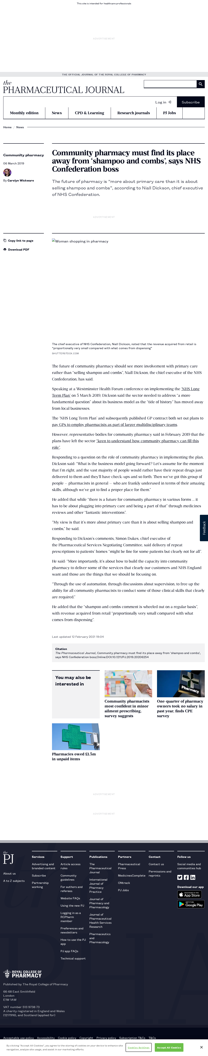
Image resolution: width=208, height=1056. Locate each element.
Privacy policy (106, 1038)
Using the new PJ (72, 905)
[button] (204, 528)
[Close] (201, 1047)
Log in (160, 101)
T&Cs (152, 1038)
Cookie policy (67, 1038)
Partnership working (40, 884)
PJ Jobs (169, 113)
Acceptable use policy (18, 1038)
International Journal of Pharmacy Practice (98, 885)
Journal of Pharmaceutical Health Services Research (100, 920)
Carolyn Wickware (21, 180)
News (57, 113)
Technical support (73, 958)
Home (7, 127)
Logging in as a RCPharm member (71, 916)
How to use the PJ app (73, 941)
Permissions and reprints (160, 873)
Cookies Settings (139, 1047)
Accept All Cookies (169, 1047)
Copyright (86, 1038)
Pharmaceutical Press (129, 866)
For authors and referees (72, 888)
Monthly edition (24, 113)
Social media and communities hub (189, 866)
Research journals (133, 113)
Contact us (156, 864)
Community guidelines (68, 877)
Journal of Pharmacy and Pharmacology (99, 903)
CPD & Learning (89, 113)
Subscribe (191, 101)
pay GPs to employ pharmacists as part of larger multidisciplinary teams (114, 424)
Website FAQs (70, 898)
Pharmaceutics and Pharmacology (99, 938)
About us (9, 873)
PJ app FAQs (69, 951)
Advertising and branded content (43, 866)
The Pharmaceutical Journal (100, 868)
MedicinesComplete (131, 875)
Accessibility (46, 1038)
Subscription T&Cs (132, 1038)
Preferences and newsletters (72, 930)
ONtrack (124, 882)
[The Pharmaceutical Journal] (63, 86)
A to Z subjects (14, 880)
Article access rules (70, 866)
